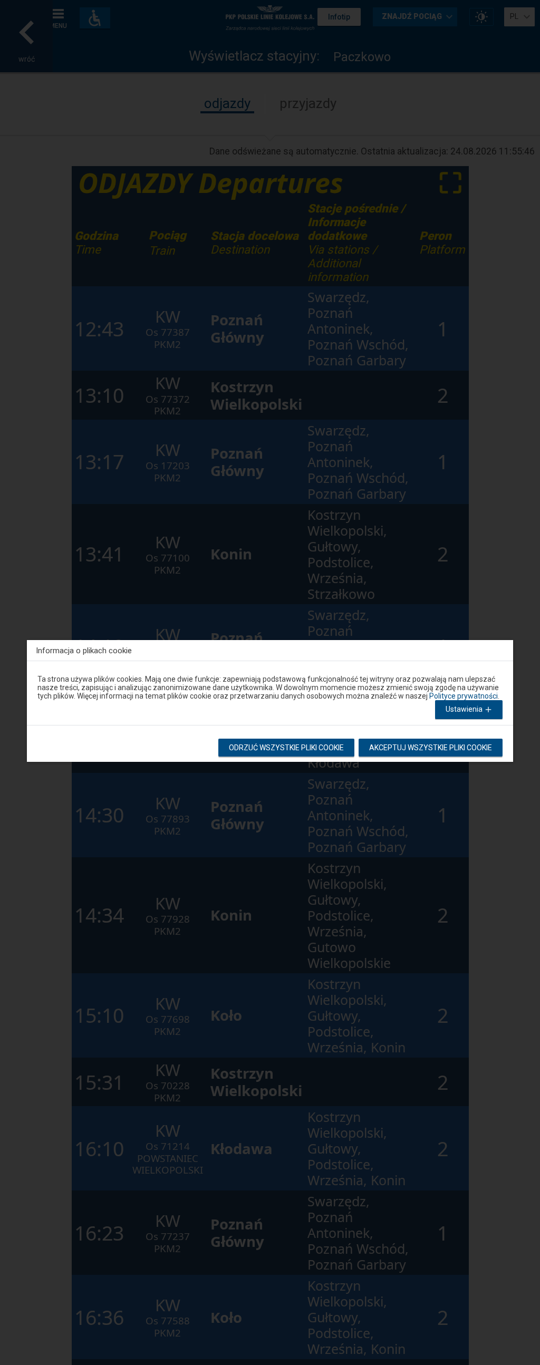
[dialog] (270, 698)
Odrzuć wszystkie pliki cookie (286, 747)
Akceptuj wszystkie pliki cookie (430, 747)
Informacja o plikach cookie (84, 650)
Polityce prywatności (463, 696)
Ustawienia (465, 709)
